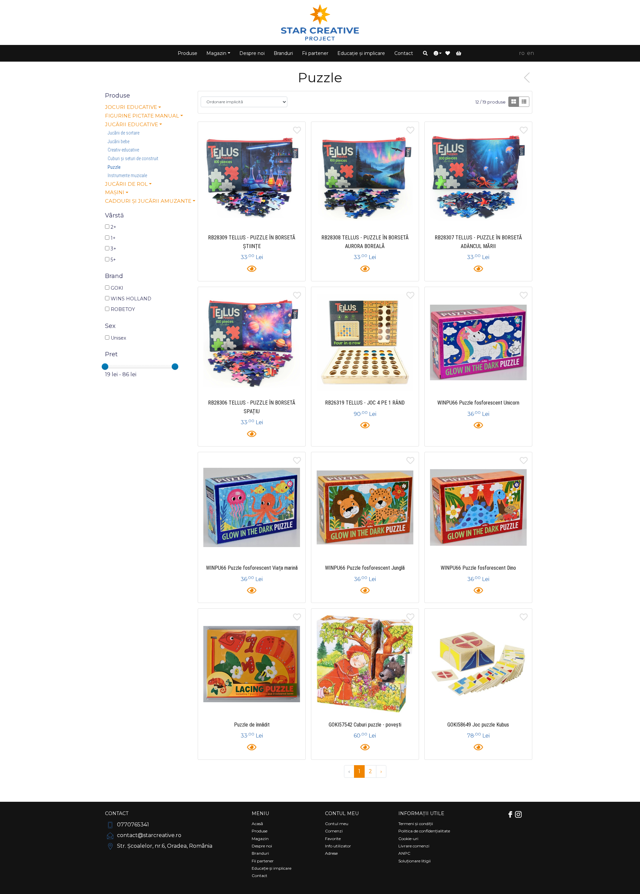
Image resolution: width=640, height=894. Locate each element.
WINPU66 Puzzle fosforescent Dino (478, 568)
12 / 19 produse (490, 102)
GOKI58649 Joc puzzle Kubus (478, 725)
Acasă (257, 823)
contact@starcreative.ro (148, 835)
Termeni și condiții (415, 823)
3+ (112, 249)
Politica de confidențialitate (424, 830)
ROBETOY (122, 309)
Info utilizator (338, 845)
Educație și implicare (361, 53)
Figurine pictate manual (142, 116)
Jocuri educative (131, 107)
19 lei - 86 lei (120, 374)
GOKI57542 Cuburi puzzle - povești (365, 725)
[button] (425, 53)
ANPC (404, 853)
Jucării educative (131, 124)
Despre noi (252, 53)
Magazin (260, 838)
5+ (112, 260)
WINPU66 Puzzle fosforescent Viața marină (252, 568)
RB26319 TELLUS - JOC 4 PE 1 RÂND (365, 403)
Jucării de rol (126, 184)
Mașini (114, 192)
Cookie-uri (408, 838)
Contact (403, 53)
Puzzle (114, 167)
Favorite (333, 838)
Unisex (117, 338)
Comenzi (334, 830)
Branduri (283, 53)
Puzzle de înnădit (252, 725)
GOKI (116, 288)
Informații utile (421, 813)
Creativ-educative (123, 149)
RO (522, 53)
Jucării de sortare (123, 133)
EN (530, 53)
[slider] (105, 366)
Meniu (260, 813)
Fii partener (315, 53)
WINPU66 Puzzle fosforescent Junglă (365, 568)
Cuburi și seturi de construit (133, 158)
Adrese (331, 853)
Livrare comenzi (413, 845)
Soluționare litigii (414, 860)
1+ (112, 238)
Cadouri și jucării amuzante (148, 201)
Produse (187, 53)
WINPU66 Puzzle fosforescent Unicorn (478, 403)
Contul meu (342, 813)
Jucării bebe (118, 141)
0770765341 (132, 824)
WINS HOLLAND (130, 299)
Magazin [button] (216, 53)
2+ (112, 227)
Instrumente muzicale (127, 175)
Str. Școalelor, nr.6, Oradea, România (164, 846)
